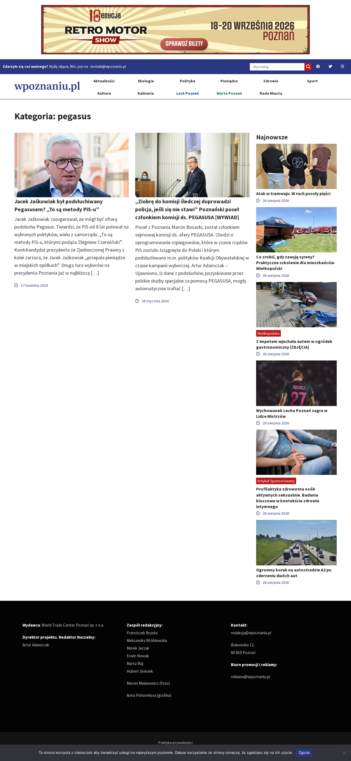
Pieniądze (229, 80)
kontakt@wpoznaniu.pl (108, 66)
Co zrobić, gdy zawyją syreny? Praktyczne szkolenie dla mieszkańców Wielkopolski (295, 262)
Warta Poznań (229, 93)
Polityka (187, 80)
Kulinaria (146, 93)
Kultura (104, 93)
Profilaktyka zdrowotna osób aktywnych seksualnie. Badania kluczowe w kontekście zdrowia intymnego (287, 497)
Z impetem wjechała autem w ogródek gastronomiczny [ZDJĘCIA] (294, 344)
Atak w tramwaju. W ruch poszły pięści (293, 193)
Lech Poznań (187, 93)
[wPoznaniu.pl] (47, 86)
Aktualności (104, 80)
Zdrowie (270, 80)
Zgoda (304, 752)
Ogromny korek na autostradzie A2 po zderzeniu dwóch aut (294, 572)
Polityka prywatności (175, 742)
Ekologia (146, 80)
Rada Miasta (271, 93)
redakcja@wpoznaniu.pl (251, 632)
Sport (312, 80)
